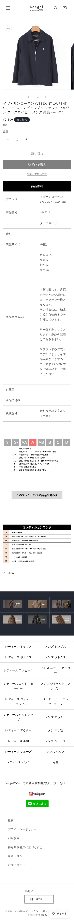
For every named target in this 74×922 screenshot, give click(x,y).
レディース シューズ (18, 751)
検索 (11, 820)
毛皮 (55, 762)
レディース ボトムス (18, 657)
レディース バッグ (18, 762)
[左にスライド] (28, 97)
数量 (5, 131)
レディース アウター (18, 730)
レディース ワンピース (18, 670)
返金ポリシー (16, 856)
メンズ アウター (55, 717)
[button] (8, 8)
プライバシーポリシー (22, 829)
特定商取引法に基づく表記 (25, 847)
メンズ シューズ (55, 741)
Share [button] (11, 573)
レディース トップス (18, 646)
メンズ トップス (55, 646)
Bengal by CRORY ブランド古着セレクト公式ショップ (41, 911)
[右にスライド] (45, 97)
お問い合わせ (16, 865)
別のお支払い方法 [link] (37, 174)
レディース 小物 (18, 741)
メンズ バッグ (56, 751)
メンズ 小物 (55, 730)
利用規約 (13, 838)
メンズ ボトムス (55, 657)
